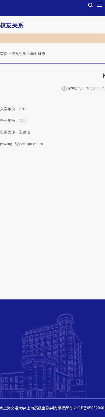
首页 (4, 53)
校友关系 (12, 25)
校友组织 (18, 53)
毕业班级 (37, 53)
